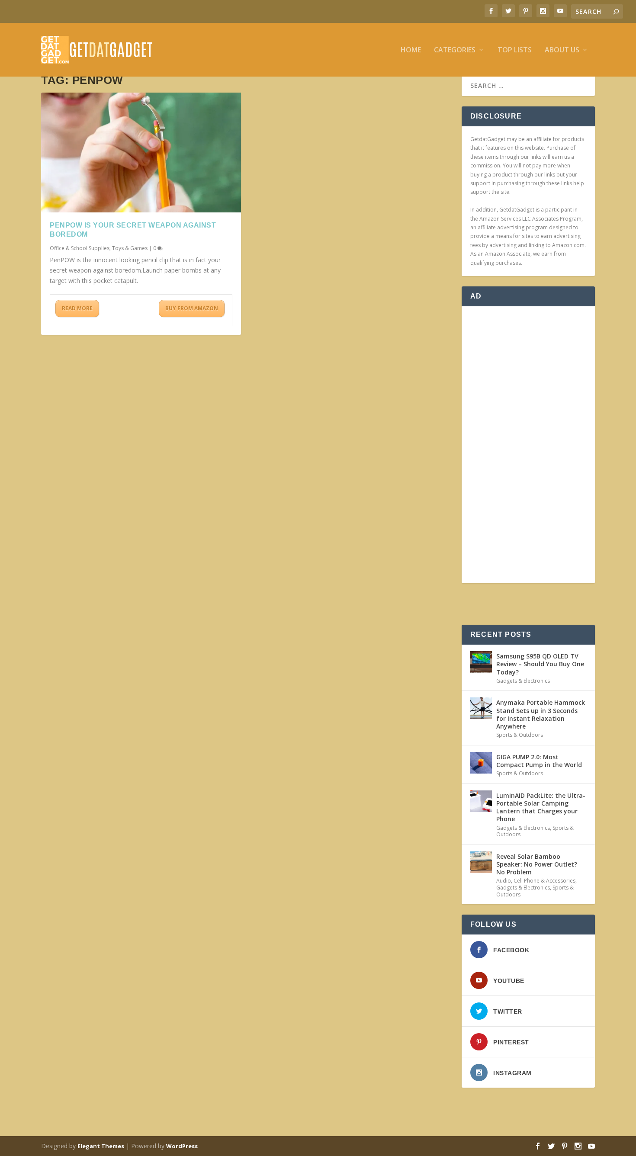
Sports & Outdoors (519, 735)
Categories (454, 50)
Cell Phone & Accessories (544, 880)
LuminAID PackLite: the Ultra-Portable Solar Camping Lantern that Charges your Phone (540, 807)
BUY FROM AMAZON (191, 308)
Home (411, 50)
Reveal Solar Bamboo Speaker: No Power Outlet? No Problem (536, 864)
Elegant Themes (100, 1146)
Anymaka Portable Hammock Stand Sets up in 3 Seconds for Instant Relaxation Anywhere (540, 714)
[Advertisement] (528, 445)
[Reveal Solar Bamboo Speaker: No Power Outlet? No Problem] (481, 862)
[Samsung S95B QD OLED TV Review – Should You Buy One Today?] (481, 662)
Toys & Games (130, 248)
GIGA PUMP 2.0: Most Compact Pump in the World (539, 761)
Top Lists (515, 50)
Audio (503, 880)
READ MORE (77, 308)
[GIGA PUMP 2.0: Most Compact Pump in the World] (481, 763)
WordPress (182, 1146)
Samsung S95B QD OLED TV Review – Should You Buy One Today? (540, 664)
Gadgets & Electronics (523, 680)
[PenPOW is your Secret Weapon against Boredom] (141, 152)
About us (562, 50)
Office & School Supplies (79, 248)
